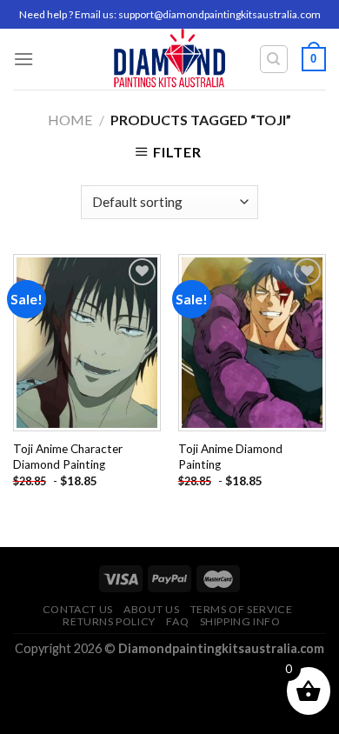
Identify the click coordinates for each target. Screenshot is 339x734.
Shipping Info (240, 621)
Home (70, 119)
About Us (151, 609)
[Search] (274, 59)
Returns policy (109, 621)
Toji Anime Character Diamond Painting (68, 456)
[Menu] (23, 58)
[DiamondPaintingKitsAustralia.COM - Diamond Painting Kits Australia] (169, 59)
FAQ (177, 621)
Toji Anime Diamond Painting (230, 456)
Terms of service (241, 609)
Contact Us (78, 609)
